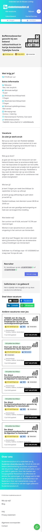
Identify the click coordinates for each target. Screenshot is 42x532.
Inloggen (11, 20)
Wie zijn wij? (6, 501)
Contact (5, 526)
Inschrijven (32, 20)
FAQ (3, 512)
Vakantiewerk (10, 16)
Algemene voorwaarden (11, 523)
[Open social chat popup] (37, 527)
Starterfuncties (31, 16)
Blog (3, 504)
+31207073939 (26, 267)
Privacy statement (8, 515)
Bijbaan (31, 11)
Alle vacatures (10, 11)
